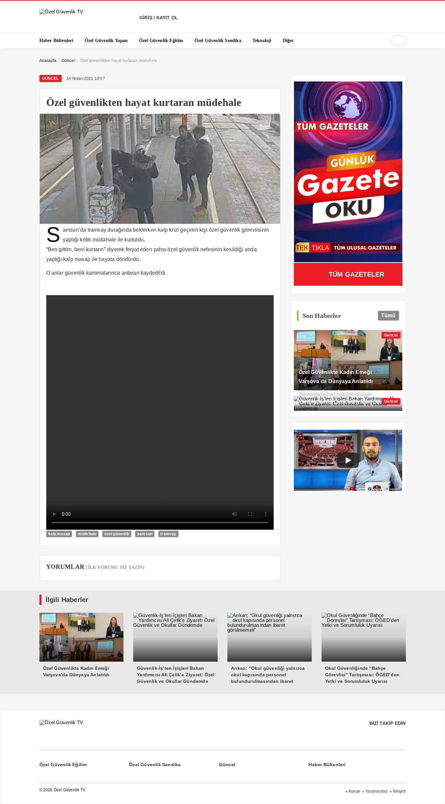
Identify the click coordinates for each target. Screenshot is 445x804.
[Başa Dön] (433, 792)
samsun (144, 534)
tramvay (168, 534)
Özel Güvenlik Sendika (154, 764)
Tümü (388, 315)
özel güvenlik (116, 534)
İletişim (399, 791)
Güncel (50, 78)
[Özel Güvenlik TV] (61, 11)
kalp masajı (59, 534)
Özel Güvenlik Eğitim (63, 764)
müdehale (87, 534)
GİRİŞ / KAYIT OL (158, 17)
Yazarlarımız (376, 791)
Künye (354, 791)
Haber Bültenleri (327, 764)
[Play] (348, 460)
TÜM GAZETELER (356, 274)
